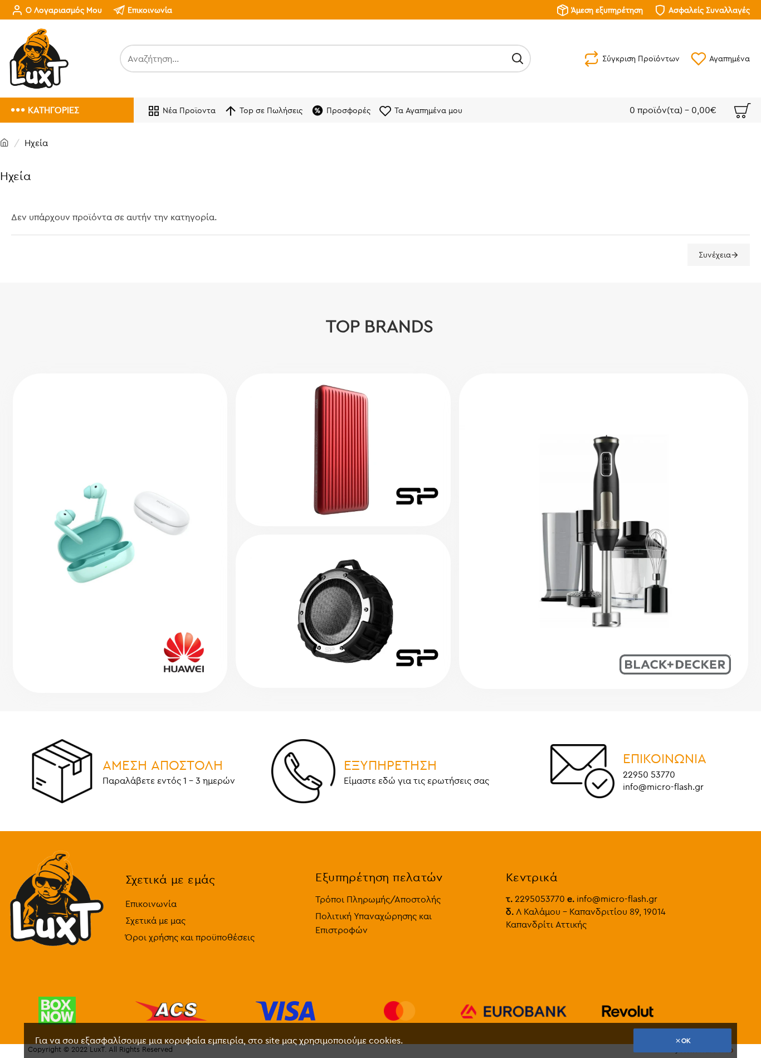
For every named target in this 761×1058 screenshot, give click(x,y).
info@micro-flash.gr (612, 898)
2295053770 (535, 898)
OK (686, 1040)
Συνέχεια (715, 255)
